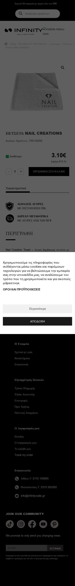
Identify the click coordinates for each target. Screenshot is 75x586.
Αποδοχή (37, 321)
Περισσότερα (37, 309)
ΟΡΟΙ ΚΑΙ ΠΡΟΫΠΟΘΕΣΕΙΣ (21, 289)
